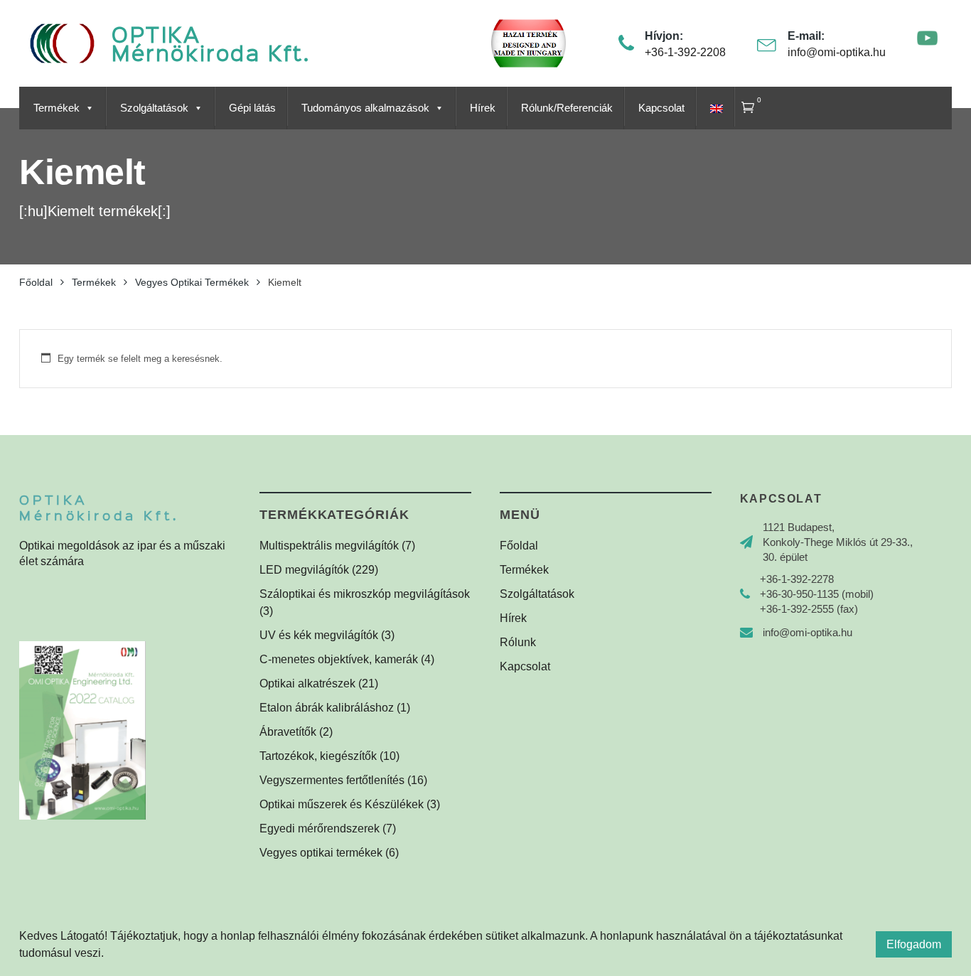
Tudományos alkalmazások (365, 108)
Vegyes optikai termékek (320, 853)
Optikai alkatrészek (307, 683)
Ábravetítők (287, 732)
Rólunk (518, 642)
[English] (715, 108)
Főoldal (519, 546)
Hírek (482, 108)
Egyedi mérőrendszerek (319, 828)
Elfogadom (913, 944)
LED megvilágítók (304, 570)
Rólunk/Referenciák (567, 108)
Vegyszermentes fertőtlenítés (331, 780)
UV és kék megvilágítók (318, 635)
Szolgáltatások (154, 108)
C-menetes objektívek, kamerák (338, 659)
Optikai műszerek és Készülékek (341, 804)
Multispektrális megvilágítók (329, 546)
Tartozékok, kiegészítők (318, 756)
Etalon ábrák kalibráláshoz (326, 708)
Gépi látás (252, 108)
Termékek (56, 108)
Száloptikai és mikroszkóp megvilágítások (364, 594)
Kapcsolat (661, 108)
